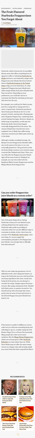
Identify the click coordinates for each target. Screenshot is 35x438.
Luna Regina (7, 23)
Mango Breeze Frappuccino (23, 337)
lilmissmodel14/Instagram (27, 215)
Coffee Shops (17, 8)
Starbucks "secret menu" (20, 234)
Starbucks (27, 8)
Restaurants (6, 8)
